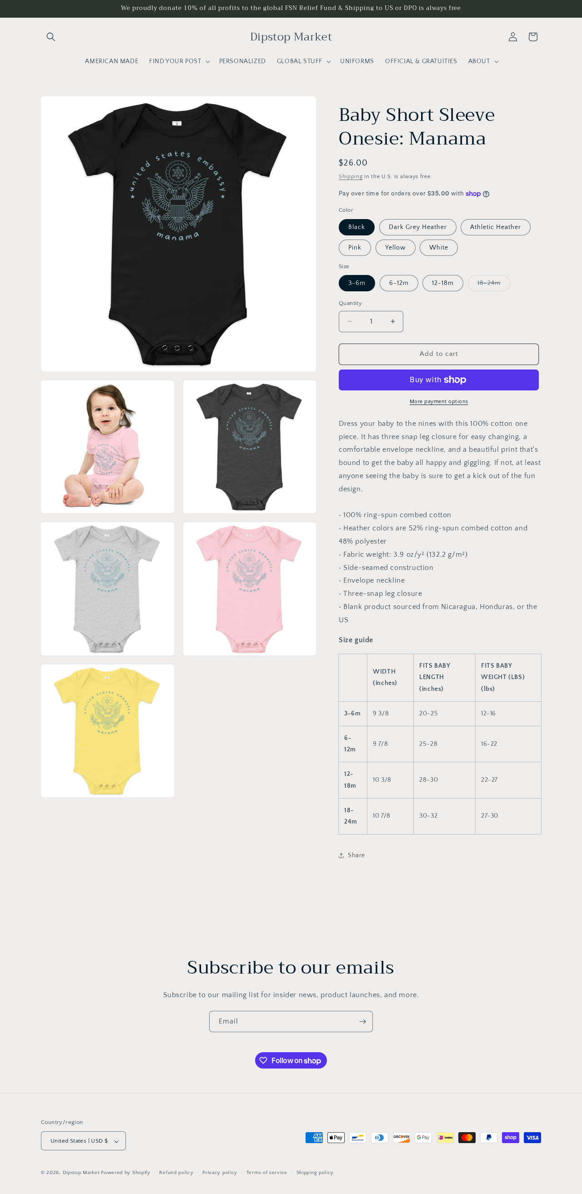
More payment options (439, 402)
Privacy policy (219, 1172)
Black (356, 227)
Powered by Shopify (126, 1173)
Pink (354, 247)
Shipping (351, 177)
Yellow (395, 247)
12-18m (443, 283)
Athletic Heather (495, 227)
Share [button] (356, 855)
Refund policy (176, 1172)
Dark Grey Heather (418, 227)
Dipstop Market (81, 1173)
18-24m (493, 285)
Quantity (350, 303)
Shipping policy (315, 1172)
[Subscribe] (362, 1021)
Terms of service (266, 1172)
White (438, 247)
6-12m (399, 283)
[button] (51, 37)
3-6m (357, 283)
